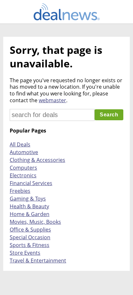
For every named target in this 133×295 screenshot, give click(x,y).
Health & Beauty (29, 206)
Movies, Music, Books (35, 221)
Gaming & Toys (28, 198)
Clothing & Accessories (37, 159)
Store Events (25, 252)
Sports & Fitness (29, 245)
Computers (23, 167)
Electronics (23, 175)
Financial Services (31, 183)
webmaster (52, 100)
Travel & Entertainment (38, 260)
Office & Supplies (30, 229)
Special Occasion (30, 237)
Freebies (20, 190)
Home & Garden (29, 214)
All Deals (20, 144)
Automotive (24, 152)
